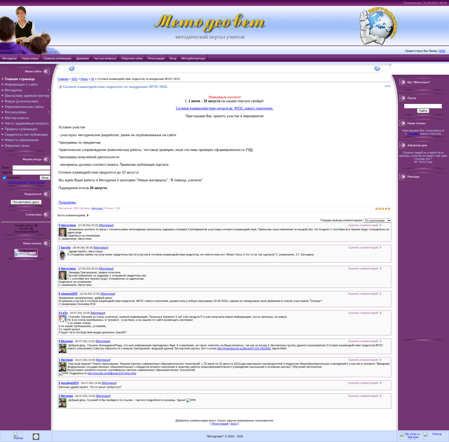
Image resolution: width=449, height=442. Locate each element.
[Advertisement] (423, 260)
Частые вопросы (105, 58)
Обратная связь (132, 58)
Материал (106, 225)
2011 (74, 78)
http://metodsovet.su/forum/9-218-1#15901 (244, 348)
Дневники (82, 58)
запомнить (14, 177)
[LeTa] (67, 316)
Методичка (9, 58)
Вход (173, 58)
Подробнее (67, 202)
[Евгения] (67, 345)
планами (413, 133)
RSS (442, 50)
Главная (63, 78)
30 (92, 78)
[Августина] (67, 229)
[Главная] (210, 32)
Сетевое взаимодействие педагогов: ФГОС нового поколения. (224, 108)
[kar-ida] (67, 251)
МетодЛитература (193, 58)
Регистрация (156, 58)
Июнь (84, 78)
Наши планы (30, 58)
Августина (97, 208)
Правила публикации (57, 58)
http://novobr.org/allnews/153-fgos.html (112, 373)
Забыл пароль (16, 182)
